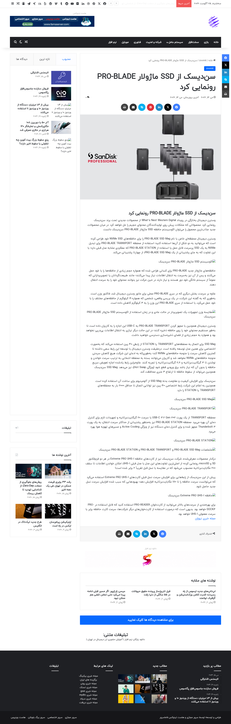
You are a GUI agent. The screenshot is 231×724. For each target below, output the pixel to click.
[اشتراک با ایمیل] (133, 107)
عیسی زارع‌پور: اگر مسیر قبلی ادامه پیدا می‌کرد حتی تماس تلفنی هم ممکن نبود (106, 595)
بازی (206, 42)
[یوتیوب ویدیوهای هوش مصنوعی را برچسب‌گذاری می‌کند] (126, 699)
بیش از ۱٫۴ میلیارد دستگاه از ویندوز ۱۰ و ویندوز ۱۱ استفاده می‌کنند (33, 108)
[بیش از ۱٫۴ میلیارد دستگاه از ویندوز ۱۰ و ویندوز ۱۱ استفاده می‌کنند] (61, 110)
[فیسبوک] (176, 107)
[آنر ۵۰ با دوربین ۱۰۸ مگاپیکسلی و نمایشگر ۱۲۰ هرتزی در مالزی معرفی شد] (61, 127)
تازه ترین (45, 59)
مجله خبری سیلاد (88, 698)
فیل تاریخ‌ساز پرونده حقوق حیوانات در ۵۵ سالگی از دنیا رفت (151, 593)
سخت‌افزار (193, 42)
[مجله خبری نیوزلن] (214, 22)
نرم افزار (112, 42)
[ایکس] (167, 107)
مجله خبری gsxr (88, 691)
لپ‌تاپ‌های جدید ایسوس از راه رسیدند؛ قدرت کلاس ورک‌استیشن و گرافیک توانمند (196, 595)
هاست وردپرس (18, 717)
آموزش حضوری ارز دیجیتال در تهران (105, 639)
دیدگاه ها (21, 59)
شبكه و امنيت (154, 42)
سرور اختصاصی (54, 717)
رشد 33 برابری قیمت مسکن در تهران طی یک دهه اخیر (58, 485)
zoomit (202, 60)
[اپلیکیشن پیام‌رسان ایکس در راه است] (58, 511)
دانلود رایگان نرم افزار (135, 639)
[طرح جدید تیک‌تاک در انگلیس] (29, 511)
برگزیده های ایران (88, 679)
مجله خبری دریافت (88, 702)
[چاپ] (124, 107)
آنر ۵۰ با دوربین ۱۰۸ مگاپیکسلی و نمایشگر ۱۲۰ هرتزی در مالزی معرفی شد (34, 126)
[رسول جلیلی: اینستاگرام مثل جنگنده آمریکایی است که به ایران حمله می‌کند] (159, 699)
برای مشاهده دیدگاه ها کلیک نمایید (150, 620)
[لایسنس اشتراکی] (61, 77)
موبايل (125, 42)
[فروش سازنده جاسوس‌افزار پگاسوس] (61, 94)
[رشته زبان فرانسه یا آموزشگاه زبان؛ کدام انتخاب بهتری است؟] (159, 678)
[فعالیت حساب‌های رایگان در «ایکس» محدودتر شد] (142, 699)
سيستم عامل (176, 42)
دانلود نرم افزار (150, 548)
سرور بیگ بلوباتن (36, 717)
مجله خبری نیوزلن (205, 519)
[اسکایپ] (141, 107)
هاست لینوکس (79, 13)
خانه (216, 42)
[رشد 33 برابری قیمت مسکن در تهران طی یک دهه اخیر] (58, 471)
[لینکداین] (159, 107)
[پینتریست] (150, 107)
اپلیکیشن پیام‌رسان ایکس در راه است (156, 3)
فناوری (137, 42)
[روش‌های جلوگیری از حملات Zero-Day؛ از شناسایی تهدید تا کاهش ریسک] (29, 471)
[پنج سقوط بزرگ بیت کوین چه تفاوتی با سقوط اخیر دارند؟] (61, 273)
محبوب (66, 59)
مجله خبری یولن (88, 683)
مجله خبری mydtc (88, 695)
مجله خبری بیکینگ (88, 676)
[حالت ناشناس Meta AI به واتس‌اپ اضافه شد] (126, 688)
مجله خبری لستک (88, 687)
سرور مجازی (192, 717)
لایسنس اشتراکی (39, 72)
